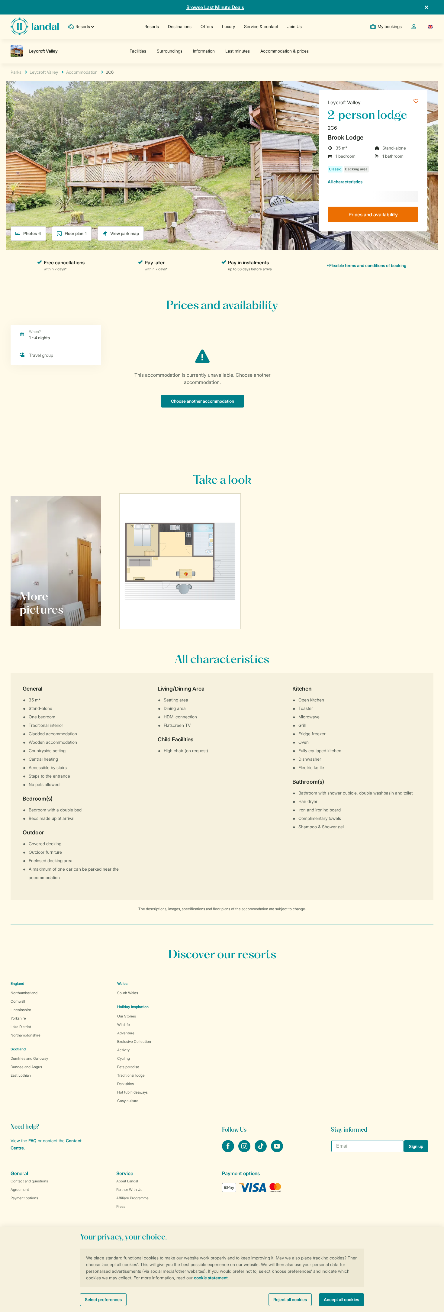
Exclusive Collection (134, 1041)
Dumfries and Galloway (29, 1058)
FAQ (32, 1140)
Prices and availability (373, 214)
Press (120, 1206)
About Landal (127, 1181)
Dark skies (125, 1084)
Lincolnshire (21, 1009)
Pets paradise (128, 1067)
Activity (123, 1050)
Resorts (151, 26)
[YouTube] (277, 1150)
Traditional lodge (131, 1075)
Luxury (228, 26)
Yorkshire (18, 1018)
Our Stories (126, 1016)
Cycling (123, 1058)
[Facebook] (228, 1150)
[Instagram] (245, 1150)
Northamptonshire (25, 1035)
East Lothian (21, 1075)
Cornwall (18, 1001)
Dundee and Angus (26, 1067)
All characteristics (345, 181)
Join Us (294, 26)
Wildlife (123, 1024)
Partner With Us (129, 1189)
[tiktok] (261, 1150)
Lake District (21, 1026)
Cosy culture (127, 1100)
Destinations (179, 26)
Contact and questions (29, 1181)
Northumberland (24, 993)
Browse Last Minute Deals (215, 7)
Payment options (24, 1198)
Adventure (125, 1033)
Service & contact (261, 26)
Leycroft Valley (344, 102)
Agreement (20, 1189)
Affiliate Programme (132, 1198)
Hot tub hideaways (132, 1092)
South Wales (127, 993)
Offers (207, 26)
